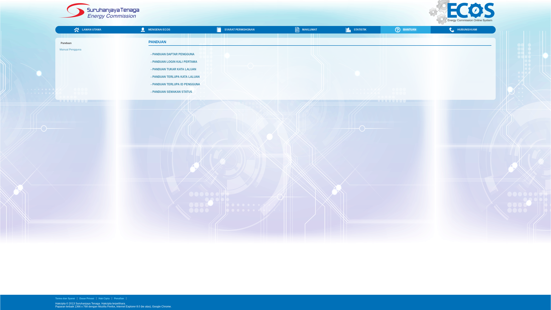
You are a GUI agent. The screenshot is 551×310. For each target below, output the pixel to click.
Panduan (66, 43)
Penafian (119, 298)
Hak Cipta (104, 298)
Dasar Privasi (86, 298)
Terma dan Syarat (65, 298)
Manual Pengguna (70, 49)
